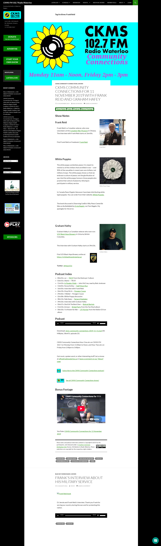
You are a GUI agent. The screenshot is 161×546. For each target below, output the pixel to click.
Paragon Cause (80, 291)
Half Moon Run (82, 286)
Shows (80, 83)
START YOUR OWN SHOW (12, 60)
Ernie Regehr (79, 206)
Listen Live (54, 2)
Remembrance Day (63, 461)
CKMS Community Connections (66, 83)
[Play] (58, 323)
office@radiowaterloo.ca (68, 359)
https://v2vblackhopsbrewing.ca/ (69, 257)
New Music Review (98, 2)
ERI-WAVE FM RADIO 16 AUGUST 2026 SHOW (12, 94)
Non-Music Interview (86, 458)
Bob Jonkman (77, 103)
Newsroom (76, 2)
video (93, 461)
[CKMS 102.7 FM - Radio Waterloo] (12, 15)
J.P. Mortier (84, 309)
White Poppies (98, 195)
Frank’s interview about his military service (79, 479)
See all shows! (82, 380)
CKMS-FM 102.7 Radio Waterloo (17, 2)
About (121, 2)
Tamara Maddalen (81, 299)
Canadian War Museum (79, 131)
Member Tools (111, 2)
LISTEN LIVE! (12, 78)
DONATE (12, 38)
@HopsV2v (68, 266)
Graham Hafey (71, 458)
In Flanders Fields (70, 283)
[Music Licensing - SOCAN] (12, 224)
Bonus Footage (87, 109)
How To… (86, 2)
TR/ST (71, 278)
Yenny (72, 486)
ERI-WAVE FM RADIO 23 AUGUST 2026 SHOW (12, 141)
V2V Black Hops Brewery (66, 234)
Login (129, 2)
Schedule (65, 2)
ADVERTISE (12, 49)
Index (69, 109)
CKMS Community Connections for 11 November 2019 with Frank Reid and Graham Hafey (81, 93)
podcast (99, 458)
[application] (81, 323)
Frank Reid (84, 142)
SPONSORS (12, 237)
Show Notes (61, 109)
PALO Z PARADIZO (8, 92)
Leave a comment (92, 103)
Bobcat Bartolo (88, 304)
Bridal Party (76, 307)
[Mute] (98, 323)
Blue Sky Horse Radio (63, 474)
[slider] (103, 323)
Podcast (77, 109)
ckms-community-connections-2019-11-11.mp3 (84, 331)
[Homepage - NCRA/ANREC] (12, 208)
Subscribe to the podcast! (83, 370)
